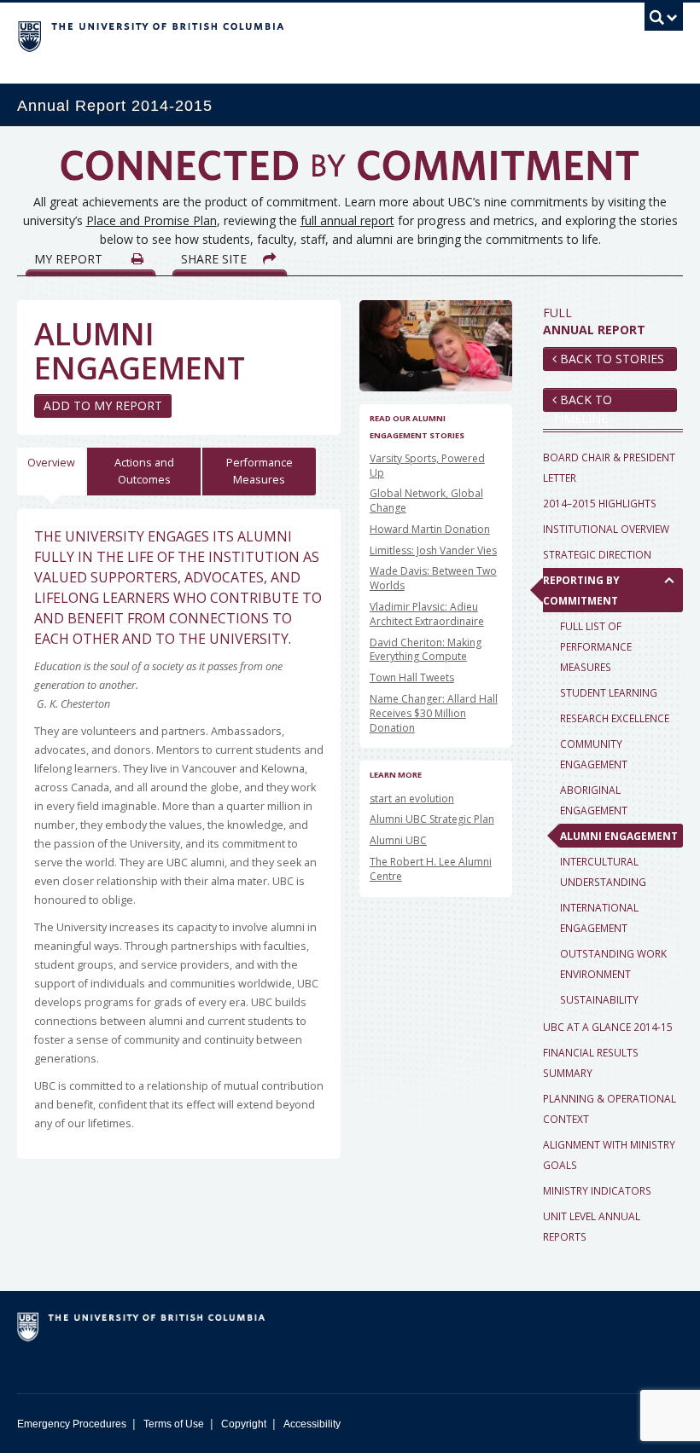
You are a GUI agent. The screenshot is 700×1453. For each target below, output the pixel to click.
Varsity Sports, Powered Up (427, 465)
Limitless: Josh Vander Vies (433, 550)
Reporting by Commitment (581, 590)
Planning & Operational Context (609, 1108)
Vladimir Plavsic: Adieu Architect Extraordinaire (427, 613)
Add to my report (103, 405)
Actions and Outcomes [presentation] (144, 471)
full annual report (347, 220)
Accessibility (312, 1424)
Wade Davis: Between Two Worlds (433, 578)
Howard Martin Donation (430, 529)
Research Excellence (614, 718)
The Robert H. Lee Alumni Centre (431, 868)
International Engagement (599, 917)
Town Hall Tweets (412, 677)
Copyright (243, 1424)
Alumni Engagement (619, 835)
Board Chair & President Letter (609, 467)
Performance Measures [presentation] (259, 471)
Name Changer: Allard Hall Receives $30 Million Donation (434, 713)
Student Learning (608, 692)
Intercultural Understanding (603, 871)
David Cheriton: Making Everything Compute (425, 649)
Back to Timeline (582, 401)
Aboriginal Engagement (593, 800)
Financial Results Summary (591, 1062)
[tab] (52, 471)
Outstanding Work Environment (613, 963)
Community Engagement (593, 754)
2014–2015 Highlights (599, 503)
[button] (669, 580)
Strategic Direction (597, 554)
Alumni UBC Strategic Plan (432, 819)
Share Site (215, 259)
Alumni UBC (398, 840)
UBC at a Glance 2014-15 (608, 1026)
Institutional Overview (606, 528)
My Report (70, 259)
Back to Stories (610, 358)
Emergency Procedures (71, 1424)
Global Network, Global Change (426, 500)
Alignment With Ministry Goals (609, 1155)
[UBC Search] (664, 21)
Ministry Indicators (597, 1190)
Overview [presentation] (51, 462)
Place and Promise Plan (151, 220)
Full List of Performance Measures (596, 646)
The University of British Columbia (300, 35)
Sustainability (599, 999)
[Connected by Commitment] (350, 171)
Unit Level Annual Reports (591, 1226)
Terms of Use (173, 1424)
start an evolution (412, 798)
